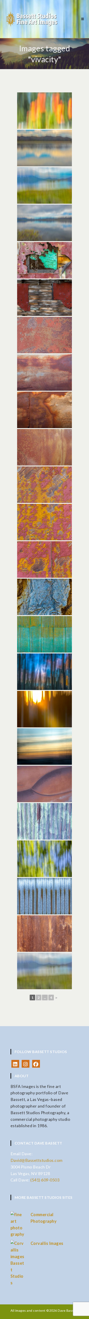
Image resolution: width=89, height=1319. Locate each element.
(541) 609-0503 (44, 1179)
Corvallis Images (47, 1243)
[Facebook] (36, 1064)
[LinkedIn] (15, 1064)
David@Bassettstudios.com (36, 1160)
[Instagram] (25, 1064)
